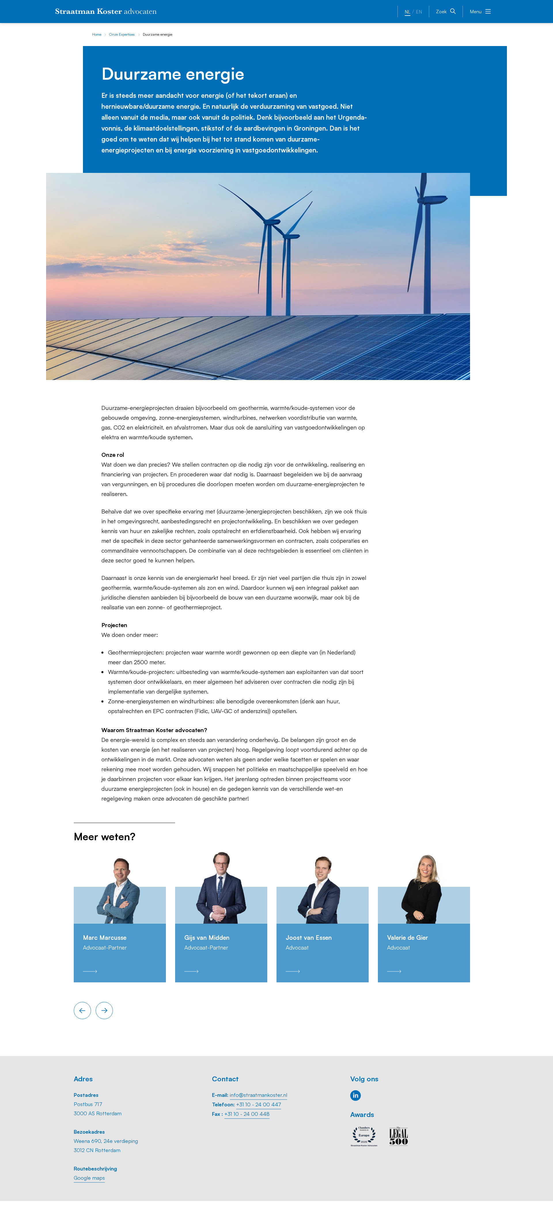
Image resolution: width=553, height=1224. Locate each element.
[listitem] (120, 916)
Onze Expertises (122, 34)
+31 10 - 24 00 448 (247, 1114)
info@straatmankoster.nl (258, 1095)
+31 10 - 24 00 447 (258, 1104)
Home (96, 34)
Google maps (89, 1178)
